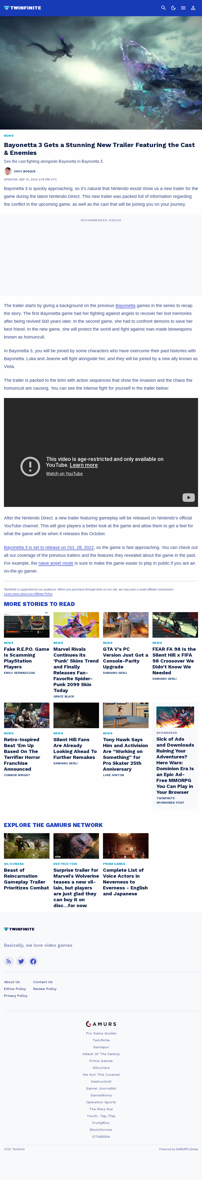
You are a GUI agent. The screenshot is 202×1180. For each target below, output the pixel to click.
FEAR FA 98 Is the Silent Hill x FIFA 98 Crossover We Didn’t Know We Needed (174, 661)
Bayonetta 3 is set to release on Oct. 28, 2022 (49, 547)
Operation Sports (101, 1102)
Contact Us (42, 982)
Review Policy (44, 989)
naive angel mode (55, 563)
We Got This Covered (101, 1075)
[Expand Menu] (183, 8)
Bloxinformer (101, 1130)
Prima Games (101, 1061)
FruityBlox (101, 1123)
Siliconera (101, 1068)
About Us (12, 982)
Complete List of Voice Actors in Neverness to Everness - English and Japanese (125, 882)
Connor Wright (17, 775)
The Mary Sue (101, 1109)
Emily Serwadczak (19, 673)
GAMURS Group (187, 1149)
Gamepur (101, 1047)
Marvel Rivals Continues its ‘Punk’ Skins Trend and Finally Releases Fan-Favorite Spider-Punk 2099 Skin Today (76, 669)
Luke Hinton (113, 775)
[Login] (193, 8)
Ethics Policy (15, 989)
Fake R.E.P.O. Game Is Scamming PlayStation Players (26, 658)
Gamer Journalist (101, 1088)
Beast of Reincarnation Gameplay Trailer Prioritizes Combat (26, 879)
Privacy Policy (15, 996)
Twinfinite (101, 1040)
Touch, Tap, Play (101, 1116)
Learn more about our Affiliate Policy (28, 594)
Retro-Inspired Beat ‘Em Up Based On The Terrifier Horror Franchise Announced (22, 754)
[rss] (9, 961)
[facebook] (33, 961)
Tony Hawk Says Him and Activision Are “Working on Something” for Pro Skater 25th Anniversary (125, 754)
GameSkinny (101, 1095)
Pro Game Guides (101, 1033)
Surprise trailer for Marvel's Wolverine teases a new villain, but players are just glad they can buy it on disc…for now (76, 887)
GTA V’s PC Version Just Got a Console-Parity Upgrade (125, 658)
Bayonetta (125, 305)
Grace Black (63, 696)
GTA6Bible (101, 1136)
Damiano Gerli (115, 673)
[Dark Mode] (173, 8)
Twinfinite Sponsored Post (170, 800)
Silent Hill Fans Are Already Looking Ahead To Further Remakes (75, 748)
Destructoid (101, 1081)
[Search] (163, 8)
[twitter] (21, 961)
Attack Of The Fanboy (101, 1054)
